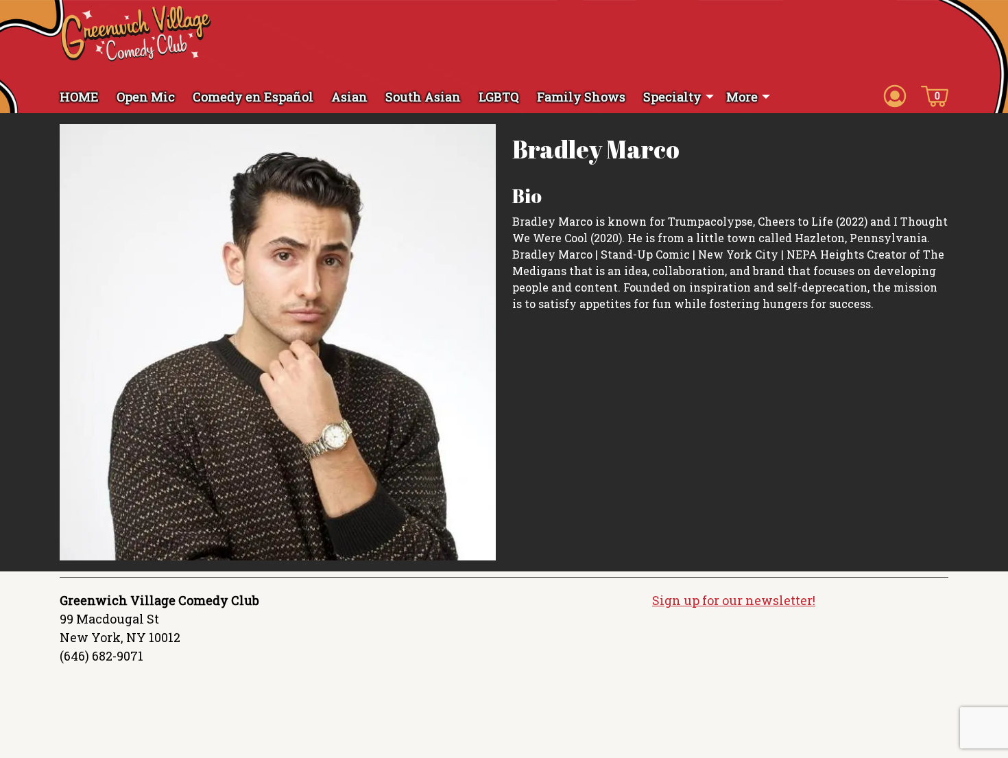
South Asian (423, 96)
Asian (349, 96)
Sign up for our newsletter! (733, 600)
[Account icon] (895, 95)
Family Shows (581, 96)
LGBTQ (499, 96)
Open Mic (146, 96)
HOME (79, 96)
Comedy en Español (253, 96)
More (742, 96)
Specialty (672, 96)
